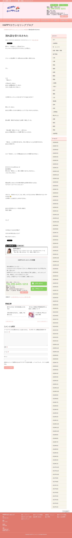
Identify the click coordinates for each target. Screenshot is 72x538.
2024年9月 (55, 225)
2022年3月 (55, 304)
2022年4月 (55, 301)
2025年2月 (55, 207)
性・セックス (56, 47)
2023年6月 (55, 272)
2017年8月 (55, 481)
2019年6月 (55, 405)
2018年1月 (55, 463)
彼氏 (29, 297)
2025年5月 (55, 196)
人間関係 (55, 111)
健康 (54, 68)
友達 (54, 108)
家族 (54, 65)
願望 (37, 40)
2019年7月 (55, 402)
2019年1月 (55, 420)
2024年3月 (55, 247)
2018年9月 (55, 434)
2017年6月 (55, 488)
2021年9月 (55, 312)
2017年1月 (55, 507)
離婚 (33, 40)
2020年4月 (55, 373)
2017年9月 (55, 478)
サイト (5, 356)
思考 (54, 104)
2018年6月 (55, 445)
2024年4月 (55, 243)
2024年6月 (55, 236)
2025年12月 (56, 171)
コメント (7, 332)
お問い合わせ (55, 5)
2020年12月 (56, 344)
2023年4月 (55, 279)
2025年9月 (55, 182)
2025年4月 (55, 200)
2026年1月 (55, 167)
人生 (54, 97)
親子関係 (55, 54)
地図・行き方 (64, 16)
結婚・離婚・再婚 (57, 50)
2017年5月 (55, 492)
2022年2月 (55, 308)
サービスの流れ (62, 514)
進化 (27, 297)
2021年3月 (55, 333)
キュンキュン (21, 297)
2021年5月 (55, 326)
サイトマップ (26, 518)
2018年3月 (55, 456)
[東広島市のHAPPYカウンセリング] (14, 10)
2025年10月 (56, 178)
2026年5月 (55, 153)
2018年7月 (55, 442)
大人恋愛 (12, 297)
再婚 (54, 79)
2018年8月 (55, 438)
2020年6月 (55, 366)
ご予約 (48, 516)
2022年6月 (55, 294)
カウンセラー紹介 (27, 516)
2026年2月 (55, 164)
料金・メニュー (50, 514)
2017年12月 (56, 467)
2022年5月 (55, 297)
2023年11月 (56, 261)
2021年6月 (55, 322)
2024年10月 (56, 221)
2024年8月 (55, 229)
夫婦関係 (55, 43)
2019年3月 (55, 413)
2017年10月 (56, 474)
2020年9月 (55, 355)
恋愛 (35, 40)
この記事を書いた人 (11, 245)
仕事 (54, 61)
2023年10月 (56, 265)
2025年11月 (56, 174)
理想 (54, 130)
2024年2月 (55, 250)
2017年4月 (55, 496)
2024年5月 (55, 239)
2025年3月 (55, 203)
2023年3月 (55, 283)
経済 (54, 90)
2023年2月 (55, 286)
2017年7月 (55, 485)
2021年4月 (55, 330)
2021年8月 (55, 315)
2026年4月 (55, 156)
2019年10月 (56, 391)
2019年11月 (56, 387)
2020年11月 (56, 348)
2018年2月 (55, 460)
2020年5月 (55, 369)
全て (54, 39)
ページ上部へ (65, 511)
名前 (6, 347)
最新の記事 (21, 245)
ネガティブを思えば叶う (42, 321)
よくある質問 (61, 516)
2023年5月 (55, 276)
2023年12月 (56, 257)
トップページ (26, 514)
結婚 (54, 72)
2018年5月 (55, 449)
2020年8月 (55, 359)
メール (6, 351)
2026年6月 (55, 149)
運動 (54, 93)
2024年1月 (55, 254)
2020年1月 (55, 384)
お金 (54, 57)
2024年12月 (56, 214)
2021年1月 (55, 340)
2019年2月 (55, 416)
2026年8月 (55, 142)
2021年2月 (55, 337)
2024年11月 (56, 218)
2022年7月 (55, 290)
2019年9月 (55, 395)
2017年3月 (55, 499)
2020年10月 (56, 351)
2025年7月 (55, 189)
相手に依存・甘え (9, 321)
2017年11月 (56, 470)
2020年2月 (55, 380)
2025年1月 (55, 211)
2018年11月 (56, 427)
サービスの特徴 (38, 514)
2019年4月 (55, 409)
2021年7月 (55, 319)
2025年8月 (55, 185)
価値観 (54, 101)
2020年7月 (55, 362)
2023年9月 (55, 268)
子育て (54, 86)
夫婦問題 (55, 133)
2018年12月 (56, 424)
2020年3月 (55, 377)
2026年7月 (55, 146)
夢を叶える (55, 115)
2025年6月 (55, 193)
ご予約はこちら (64, 5)
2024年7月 (55, 232)
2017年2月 (55, 503)
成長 (25, 297)
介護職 (54, 83)
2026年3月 (55, 160)
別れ (18, 297)
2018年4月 (55, 452)
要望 (54, 122)
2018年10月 (56, 431)
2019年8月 (55, 398)
